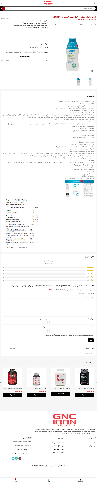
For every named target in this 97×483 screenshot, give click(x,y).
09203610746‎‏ (21, 449)
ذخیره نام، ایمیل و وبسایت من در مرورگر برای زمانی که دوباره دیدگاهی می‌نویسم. (68, 335)
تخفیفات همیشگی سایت (57, 443)
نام (92, 327)
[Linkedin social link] (33, 47)
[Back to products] (56, 24)
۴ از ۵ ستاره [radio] (80, 293)
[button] (94, 51)
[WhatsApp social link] (16, 458)
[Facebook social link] (40, 47)
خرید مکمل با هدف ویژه (57, 446)
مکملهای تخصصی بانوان (12, 52)
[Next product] (51, 24)
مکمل (90, 25)
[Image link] (65, 420)
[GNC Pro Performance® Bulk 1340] (60, 377)
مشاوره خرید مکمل (59, 449)
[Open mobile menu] (95, 3)
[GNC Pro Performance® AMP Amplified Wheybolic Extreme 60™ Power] (84, 377)
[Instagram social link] (19, 458)
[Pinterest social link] (35, 47)
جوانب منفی (44, 319)
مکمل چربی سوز (83, 25)
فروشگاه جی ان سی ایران (52, 466)
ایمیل (45, 327)
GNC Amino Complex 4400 (13, 388)
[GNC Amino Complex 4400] (12, 377)
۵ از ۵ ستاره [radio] (78, 293)
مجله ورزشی (92, 446)
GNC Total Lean (38, 52)
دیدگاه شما (90, 297)
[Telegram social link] (30, 47)
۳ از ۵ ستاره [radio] (81, 293)
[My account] (2, 3)
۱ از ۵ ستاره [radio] (84, 293)
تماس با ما (93, 449)
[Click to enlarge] (92, 71)
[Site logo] (48, 3)
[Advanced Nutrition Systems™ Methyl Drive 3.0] (36, 377)
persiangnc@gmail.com (20, 441)
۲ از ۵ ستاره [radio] (83, 293)
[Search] (3, 8)
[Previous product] (60, 24)
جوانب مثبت (90, 319)
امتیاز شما (90, 293)
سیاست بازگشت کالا (58, 452)
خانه (95, 25)
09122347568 (19, 445)
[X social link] (38, 47)
